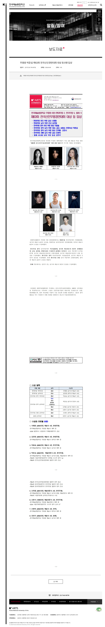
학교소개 (31, 5)
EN (96, 2)
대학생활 (70, 5)
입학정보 (41, 5)
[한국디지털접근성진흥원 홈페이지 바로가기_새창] (99, 609)
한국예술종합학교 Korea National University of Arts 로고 (17, 6)
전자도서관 (92, 2)
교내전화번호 (62, 601)
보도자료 (51, 32)
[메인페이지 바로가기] (19, 609)
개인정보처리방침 (15, 601)
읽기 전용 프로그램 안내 (75, 601)
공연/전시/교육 (92, 5)
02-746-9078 (64, 595)
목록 (56, 581)
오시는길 (36, 601)
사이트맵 (53, 601)
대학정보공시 (27, 601)
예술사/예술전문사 (57, 5)
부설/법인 (93, 602)
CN (98, 2)
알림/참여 (80, 5)
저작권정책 (45, 601)
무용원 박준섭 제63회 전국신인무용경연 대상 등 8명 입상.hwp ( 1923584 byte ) (42, 75)
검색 (101, 5)
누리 (89, 2)
